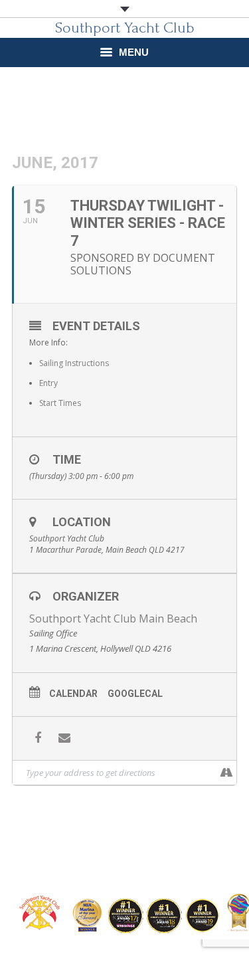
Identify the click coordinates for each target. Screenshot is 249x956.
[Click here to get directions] (226, 773)
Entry (48, 383)
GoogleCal (135, 693)
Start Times (60, 403)
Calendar (73, 693)
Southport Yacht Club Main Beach (113, 618)
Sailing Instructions (74, 363)
